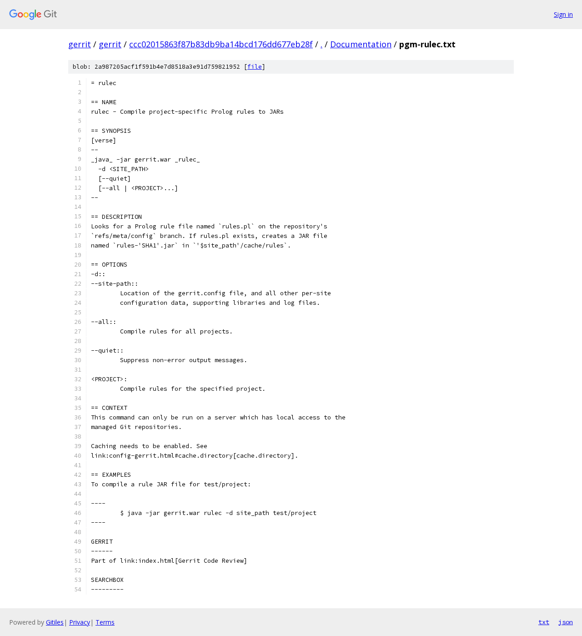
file (254, 67)
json (565, 622)
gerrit (79, 44)
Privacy (79, 622)
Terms (105, 622)
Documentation (360, 44)
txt (543, 622)
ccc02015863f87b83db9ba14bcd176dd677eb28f (221, 44)
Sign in (563, 14)
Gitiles (55, 622)
